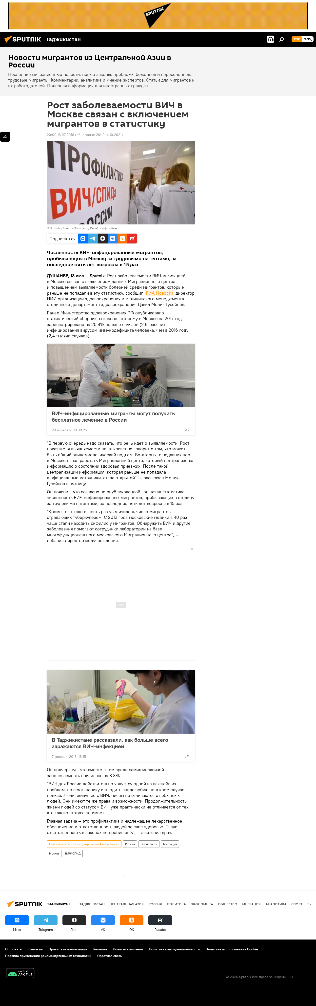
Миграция (170, 844)
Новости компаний (128, 949)
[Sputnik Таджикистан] (24, 43)
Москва (54, 853)
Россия (130, 844)
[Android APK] (20, 973)
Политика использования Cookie (232, 949)
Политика (176, 904)
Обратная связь (109, 956)
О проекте (13, 949)
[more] (187, 430)
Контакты (35, 949)
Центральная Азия (127, 904)
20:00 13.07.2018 (60, 134)
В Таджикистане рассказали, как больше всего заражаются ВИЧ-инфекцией (110, 743)
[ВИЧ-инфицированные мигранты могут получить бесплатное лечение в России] (121, 375)
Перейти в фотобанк (104, 228)
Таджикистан (92, 904)
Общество (227, 904)
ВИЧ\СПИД (72, 853)
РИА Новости (159, 293)
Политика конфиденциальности (174, 949)
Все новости (149, 844)
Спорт (296, 904)
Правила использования (68, 949)
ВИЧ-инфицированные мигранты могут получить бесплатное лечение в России (113, 416)
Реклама (100, 949)
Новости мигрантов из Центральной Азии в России (84, 844)
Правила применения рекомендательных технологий (48, 956)
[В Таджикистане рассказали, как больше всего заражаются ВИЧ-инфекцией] (121, 702)
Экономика (202, 904)
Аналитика (276, 904)
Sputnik (55, 228)
